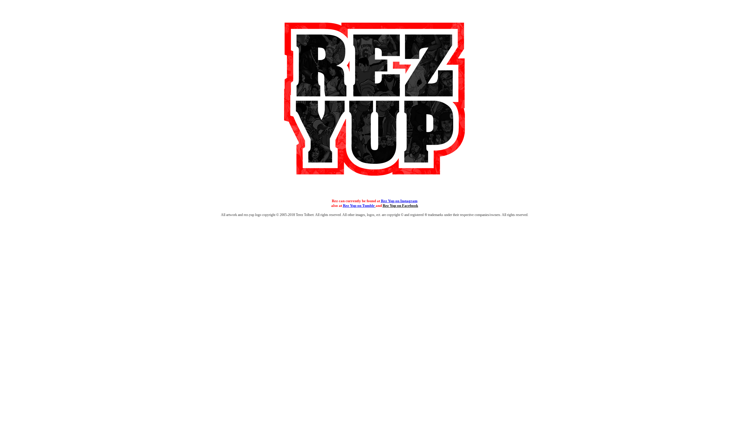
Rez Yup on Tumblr (359, 205)
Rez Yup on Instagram (399, 201)
